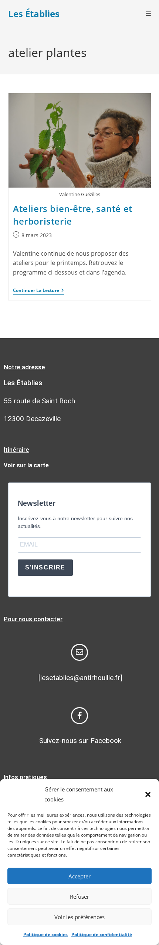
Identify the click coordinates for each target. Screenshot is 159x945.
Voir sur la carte (26, 465)
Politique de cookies (45, 934)
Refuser (79, 896)
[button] (148, 794)
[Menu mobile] (148, 14)
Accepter (79, 876)
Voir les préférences (79, 917)
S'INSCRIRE (45, 567)
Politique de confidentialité (101, 934)
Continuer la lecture (38, 290)
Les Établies (34, 13)
